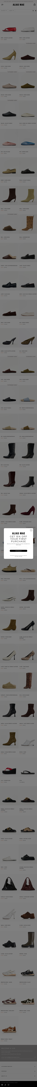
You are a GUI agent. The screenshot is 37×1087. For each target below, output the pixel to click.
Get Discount (18, 550)
